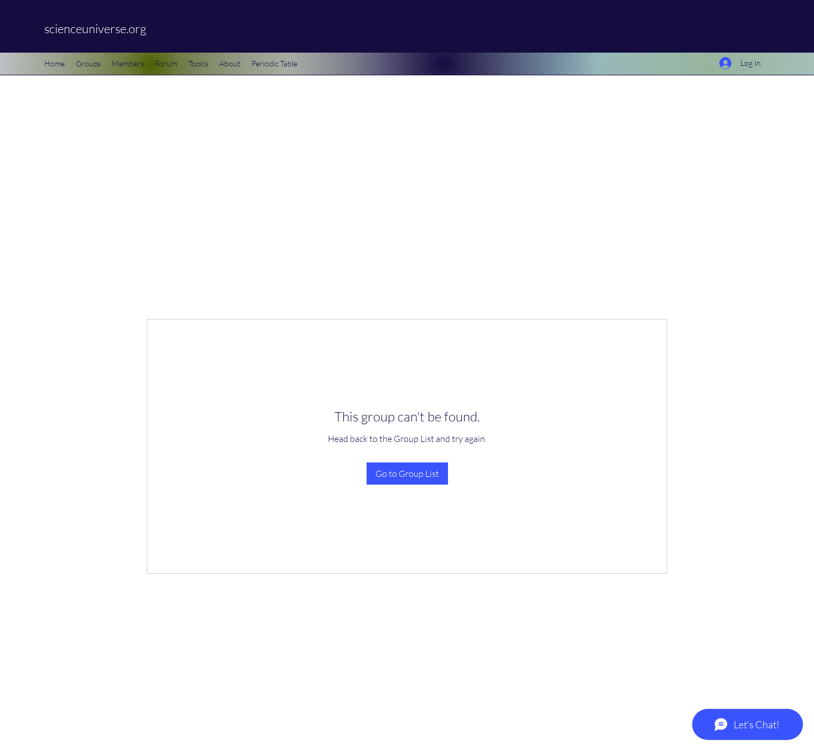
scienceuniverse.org (95, 28)
